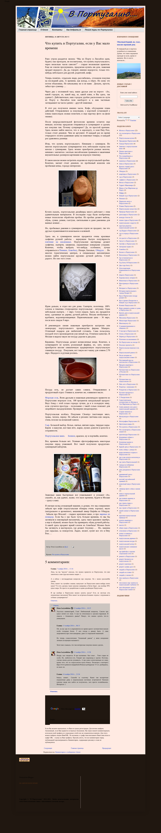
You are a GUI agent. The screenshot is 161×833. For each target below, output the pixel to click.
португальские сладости (127, 223)
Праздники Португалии (127, 141)
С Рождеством (124, 397)
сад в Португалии (125, 177)
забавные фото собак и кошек (129, 489)
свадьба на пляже (125, 572)
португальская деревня (127, 538)
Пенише (63, 250)
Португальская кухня (126, 138)
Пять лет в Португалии (127, 384)
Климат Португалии (126, 305)
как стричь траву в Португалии (125, 504)
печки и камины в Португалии (125, 534)
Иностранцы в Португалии (128, 283)
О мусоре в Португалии (127, 331)
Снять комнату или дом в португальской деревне (128, 408)
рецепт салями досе (126, 567)
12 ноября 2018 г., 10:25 (82, 608)
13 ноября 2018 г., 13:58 (82, 652)
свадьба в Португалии (127, 569)
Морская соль (51, 397)
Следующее (48, 748)
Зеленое (71, 435)
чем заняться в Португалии (128, 578)
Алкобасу (72, 250)
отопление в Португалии (128, 531)
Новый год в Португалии (128, 196)
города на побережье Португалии (126, 466)
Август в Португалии (126, 241)
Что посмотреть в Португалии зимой (129, 431)
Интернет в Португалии (127, 288)
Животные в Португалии (128, 280)
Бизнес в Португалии (126, 252)
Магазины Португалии (127, 318)
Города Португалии (126, 143)
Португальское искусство (128, 209)
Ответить (54, 600)
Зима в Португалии (126, 164)
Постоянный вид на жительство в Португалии (128, 361)
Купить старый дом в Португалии (126, 167)
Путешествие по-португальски (125, 380)
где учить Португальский (128, 462)
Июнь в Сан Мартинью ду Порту (128, 189)
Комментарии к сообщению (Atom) (67, 752)
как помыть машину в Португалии (127, 499)
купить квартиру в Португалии (125, 521)
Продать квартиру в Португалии (126, 366)
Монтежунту (123, 323)
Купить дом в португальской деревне (129, 314)
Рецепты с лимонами (126, 387)
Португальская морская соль (129, 348)
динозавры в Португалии (128, 214)
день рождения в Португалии (129, 470)
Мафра (121, 193)
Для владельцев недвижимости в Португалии (129, 269)
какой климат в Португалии (129, 511)
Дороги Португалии (126, 275)
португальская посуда (126, 541)
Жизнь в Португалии (126, 130)
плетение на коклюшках (58, 241)
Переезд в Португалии (127, 336)
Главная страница (28, 30)
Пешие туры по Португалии (99, 30)
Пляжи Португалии (126, 206)
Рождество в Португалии (128, 390)
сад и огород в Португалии (128, 233)
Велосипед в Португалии (128, 255)
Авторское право (125, 246)
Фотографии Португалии (128, 421)
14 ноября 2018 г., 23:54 (71, 674)
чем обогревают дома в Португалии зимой (127, 588)
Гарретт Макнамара (126, 185)
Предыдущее (106, 748)
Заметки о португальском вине (128, 147)
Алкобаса (122, 249)
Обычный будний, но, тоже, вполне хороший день (128, 43)
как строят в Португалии (128, 508)
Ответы (55, 605)
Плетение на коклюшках (127, 339)
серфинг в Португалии (127, 180)
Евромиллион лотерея (127, 278)
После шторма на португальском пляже (126, 356)
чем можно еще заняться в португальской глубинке (128, 584)
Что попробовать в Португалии (125, 157)
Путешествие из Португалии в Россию (129, 371)
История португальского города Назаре (127, 292)
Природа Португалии (126, 212)
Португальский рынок (127, 352)
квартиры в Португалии (127, 174)
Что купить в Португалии (60, 554)
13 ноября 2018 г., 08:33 (71, 625)
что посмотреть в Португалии (129, 133)
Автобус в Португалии (127, 244)
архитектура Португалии (128, 434)
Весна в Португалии (126, 182)
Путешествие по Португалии (129, 374)
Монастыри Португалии (127, 320)
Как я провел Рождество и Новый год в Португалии (128, 301)
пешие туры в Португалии (128, 220)
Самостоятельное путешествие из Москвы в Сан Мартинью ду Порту (128, 402)
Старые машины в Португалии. (125, 412)
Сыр (47, 424)
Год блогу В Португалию (128, 262)
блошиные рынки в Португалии (126, 443)
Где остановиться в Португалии (126, 259)
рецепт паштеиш (125, 564)
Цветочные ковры (125, 424)
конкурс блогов (124, 217)
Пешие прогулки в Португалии (125, 152)
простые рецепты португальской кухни (126, 227)
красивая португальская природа (127, 516)
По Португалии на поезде (128, 342)
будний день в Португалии (128, 447)
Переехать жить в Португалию (125, 202)
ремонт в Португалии (126, 556)
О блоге (44, 30)
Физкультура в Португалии (128, 416)
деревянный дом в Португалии (125, 475)
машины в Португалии (127, 161)
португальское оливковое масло (128, 548)
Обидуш (100, 250)
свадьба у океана (125, 575)
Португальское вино (54, 435)
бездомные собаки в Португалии (126, 438)
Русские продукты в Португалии (126, 393)
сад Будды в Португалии (127, 230)
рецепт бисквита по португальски (126, 560)
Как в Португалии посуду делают (128, 297)
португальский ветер (126, 544)
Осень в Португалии (126, 334)
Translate (133, 120)
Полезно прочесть (125, 345)
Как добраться (73, 30)
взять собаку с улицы (126, 449)
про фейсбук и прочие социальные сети (127, 552)
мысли (121, 525)
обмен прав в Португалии (128, 528)
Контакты (57, 30)
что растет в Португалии (128, 238)
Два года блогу (124, 265)
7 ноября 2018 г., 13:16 (65, 569)
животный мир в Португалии (129, 484)
